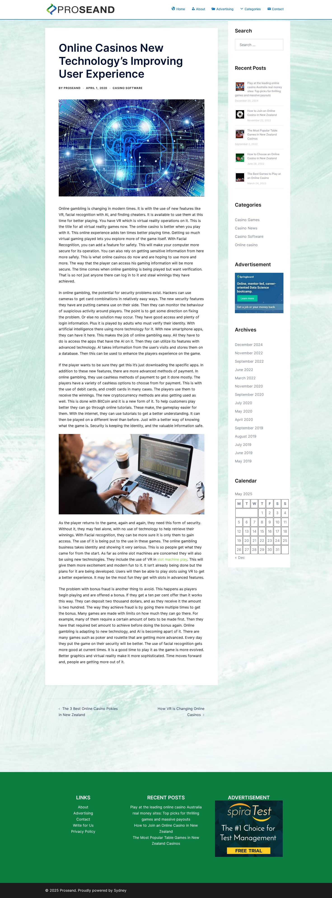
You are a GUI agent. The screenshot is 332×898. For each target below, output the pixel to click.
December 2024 (249, 344)
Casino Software (128, 88)
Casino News (246, 228)
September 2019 (249, 428)
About (83, 807)
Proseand (72, 88)
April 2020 (244, 419)
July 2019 (243, 444)
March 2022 (245, 378)
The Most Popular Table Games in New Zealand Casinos (262, 134)
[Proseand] (80, 8)
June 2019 (244, 452)
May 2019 (243, 461)
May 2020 (243, 411)
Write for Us (83, 825)
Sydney (120, 890)
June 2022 (244, 369)
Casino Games (247, 219)
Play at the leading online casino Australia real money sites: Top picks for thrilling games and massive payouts (166, 813)
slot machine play (172, 559)
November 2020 (249, 386)
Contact (83, 819)
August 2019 (245, 436)
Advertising (83, 813)
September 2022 (249, 361)
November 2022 (249, 353)
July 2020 (243, 403)
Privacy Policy (83, 831)
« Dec (240, 557)
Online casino (246, 245)
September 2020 (249, 394)
